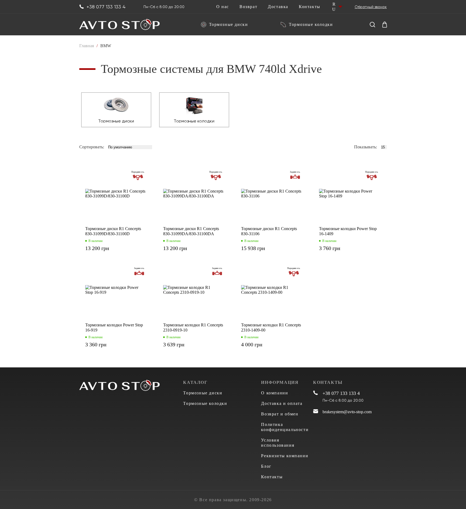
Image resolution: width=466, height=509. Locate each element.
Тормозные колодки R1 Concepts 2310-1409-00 (271, 327)
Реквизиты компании (284, 455)
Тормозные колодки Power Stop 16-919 (114, 327)
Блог (266, 466)
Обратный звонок (371, 7)
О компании (274, 393)
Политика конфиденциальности (285, 427)
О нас (222, 7)
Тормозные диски (228, 24)
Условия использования (277, 442)
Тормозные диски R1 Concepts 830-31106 (269, 231)
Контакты (309, 7)
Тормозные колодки (311, 24)
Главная (86, 45)
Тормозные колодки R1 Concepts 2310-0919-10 (193, 327)
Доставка (278, 7)
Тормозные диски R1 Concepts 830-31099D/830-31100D (113, 231)
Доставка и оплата (281, 403)
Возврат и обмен (279, 414)
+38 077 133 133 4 (106, 6)
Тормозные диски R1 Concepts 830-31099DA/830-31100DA (191, 231)
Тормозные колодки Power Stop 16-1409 (348, 231)
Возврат (248, 7)
